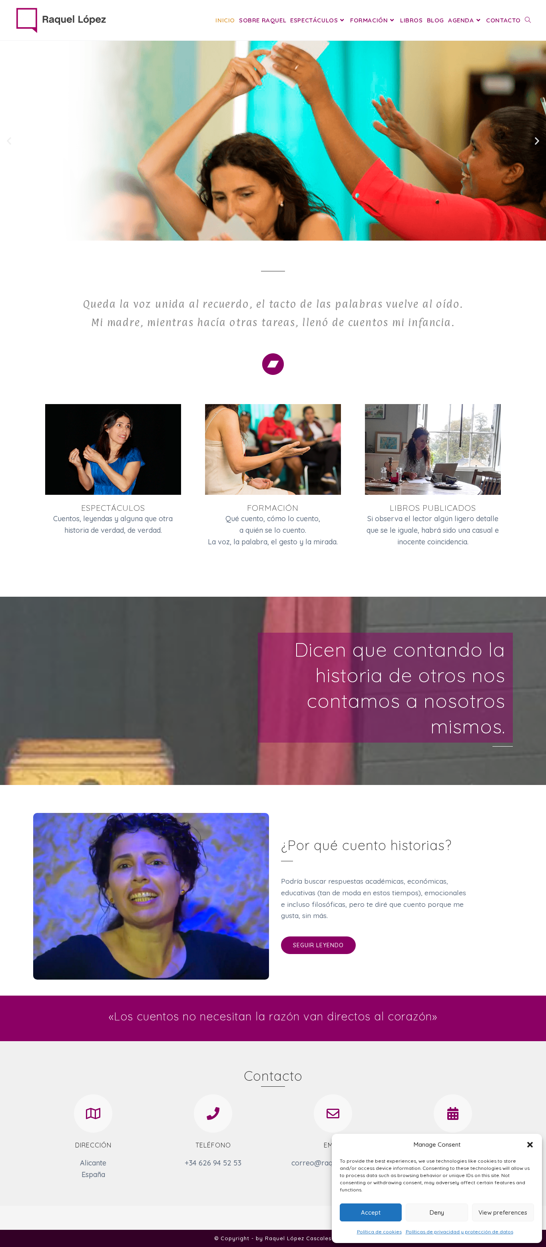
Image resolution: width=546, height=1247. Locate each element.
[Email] (333, 1113)
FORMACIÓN (273, 508)
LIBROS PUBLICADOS (433, 508)
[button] (530, 1145)
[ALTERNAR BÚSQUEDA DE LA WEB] (528, 20)
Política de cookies (379, 1232)
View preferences (502, 1212)
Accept (371, 1212)
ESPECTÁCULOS (113, 508)
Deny (437, 1212)
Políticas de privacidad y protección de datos (459, 1232)
